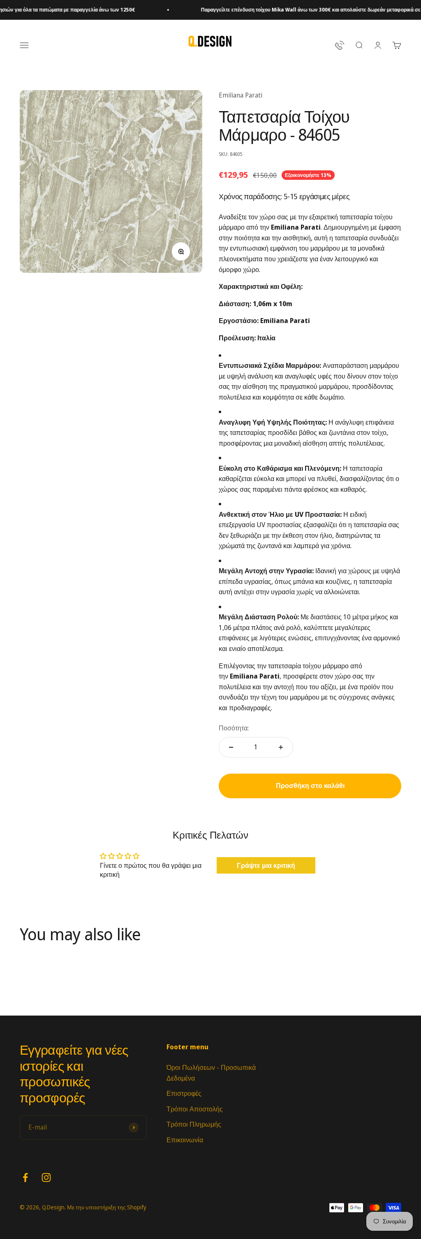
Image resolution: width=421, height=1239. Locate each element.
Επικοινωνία (185, 1139)
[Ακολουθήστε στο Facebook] (25, 1177)
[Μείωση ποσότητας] (231, 747)
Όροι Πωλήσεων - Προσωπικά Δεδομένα (211, 1073)
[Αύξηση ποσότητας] (281, 747)
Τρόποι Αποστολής (195, 1108)
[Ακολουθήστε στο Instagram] (46, 1177)
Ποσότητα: (234, 727)
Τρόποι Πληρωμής (194, 1124)
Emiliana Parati (240, 95)
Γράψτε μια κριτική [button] (266, 865)
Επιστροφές (184, 1093)
